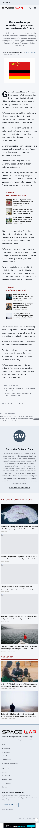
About (4, 772)
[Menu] (35, 8)
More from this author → (19, 487)
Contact (5, 787)
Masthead (6, 776)
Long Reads (6, 759)
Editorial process (31, 52)
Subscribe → (10, 805)
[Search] (30, 8)
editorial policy (21, 483)
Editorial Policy (7, 779)
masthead (12, 421)
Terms (29, 818)
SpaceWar (6, 748)
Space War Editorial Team (14, 52)
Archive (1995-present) (11, 763)
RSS (13, 809)
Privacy (21, 818)
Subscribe (6, 2)
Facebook (14, 404)
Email (21, 404)
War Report (6, 756)
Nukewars (6, 752)
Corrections (6, 783)
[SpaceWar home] (12, 8)
